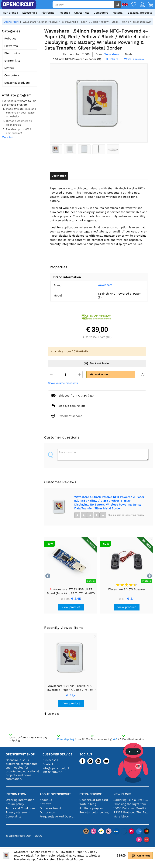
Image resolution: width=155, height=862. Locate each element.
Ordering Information (20, 800)
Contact (48, 764)
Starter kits (81, 12)
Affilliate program (91, 808)
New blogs (122, 794)
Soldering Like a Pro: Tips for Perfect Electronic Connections (131, 800)
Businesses (50, 760)
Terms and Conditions (20, 808)
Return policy (15, 804)
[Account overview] (140, 5)
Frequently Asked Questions (58, 816)
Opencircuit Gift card (93, 800)
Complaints (13, 816)
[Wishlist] (132, 5)
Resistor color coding (93, 812)
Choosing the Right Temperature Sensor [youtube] (131, 804)
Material (118, 12)
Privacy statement (18, 812)
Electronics (29, 12)
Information (16, 794)
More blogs (121, 816)
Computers (101, 12)
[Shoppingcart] (149, 5)
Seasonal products (140, 12)
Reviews (45, 804)
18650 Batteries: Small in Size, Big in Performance (131, 808)
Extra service (90, 794)
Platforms (47, 12)
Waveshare (105, 285)
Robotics (64, 12)
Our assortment (50, 808)
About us (46, 800)
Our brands (10, 12)
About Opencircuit (55, 794)
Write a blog (87, 804)
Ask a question (68, 452)
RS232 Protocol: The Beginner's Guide (131, 812)
